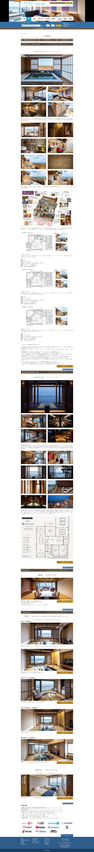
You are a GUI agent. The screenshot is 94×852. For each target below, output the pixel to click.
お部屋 (29, 18)
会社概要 (47, 844)
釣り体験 (23, 18)
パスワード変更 (66, 26)
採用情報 (70, 18)
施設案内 (53, 18)
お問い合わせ (48, 838)
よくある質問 (65, 19)
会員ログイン (66, 25)
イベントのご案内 (59, 19)
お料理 (34, 18)
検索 (59, 25)
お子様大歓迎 (47, 18)
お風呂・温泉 (40, 18)
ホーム (22, 33)
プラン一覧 (66, 23)
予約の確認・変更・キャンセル (69, 24)
